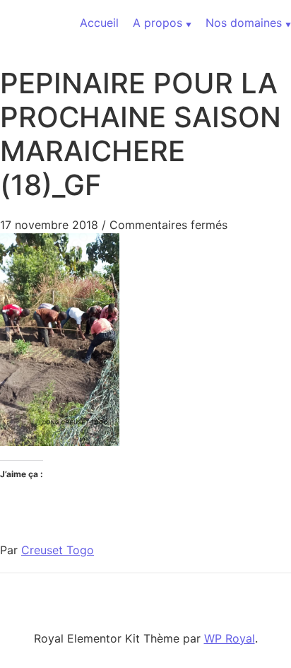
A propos (157, 23)
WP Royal (229, 638)
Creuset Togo (57, 550)
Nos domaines (244, 23)
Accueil (99, 23)
